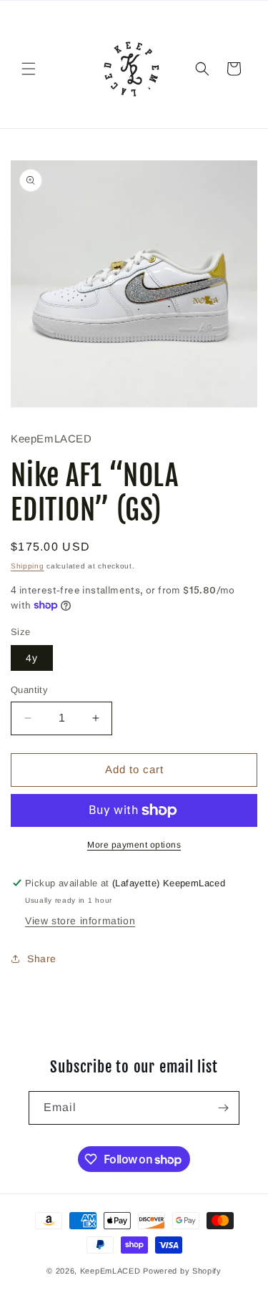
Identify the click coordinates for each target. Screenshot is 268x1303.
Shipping (27, 566)
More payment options (134, 845)
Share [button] (41, 958)
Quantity (29, 689)
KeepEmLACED (110, 1270)
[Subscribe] (223, 1108)
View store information (80, 920)
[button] (28, 68)
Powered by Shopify (182, 1270)
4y (32, 658)
